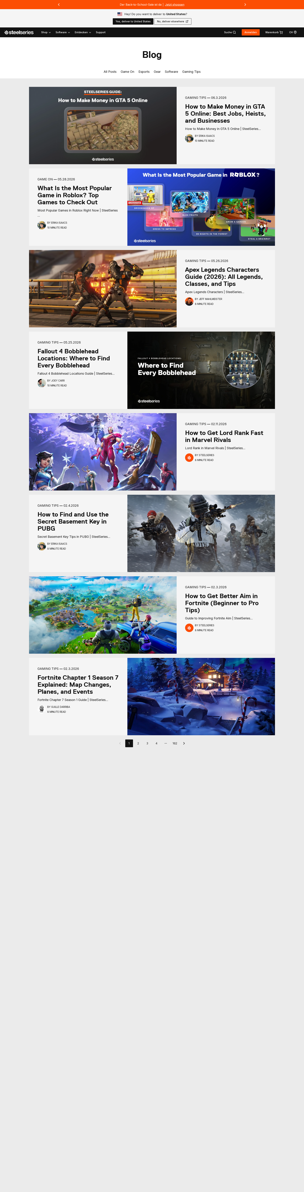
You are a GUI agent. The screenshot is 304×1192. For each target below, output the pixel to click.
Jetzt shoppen (174, 4)
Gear (157, 71)
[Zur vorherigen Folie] (59, 4)
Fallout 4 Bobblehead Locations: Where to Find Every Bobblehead (73, 358)
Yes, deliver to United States (133, 21)
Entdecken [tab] (81, 32)
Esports (144, 71)
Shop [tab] (44, 32)
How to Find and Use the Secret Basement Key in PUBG (73, 521)
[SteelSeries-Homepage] (21, 32)
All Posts (110, 71)
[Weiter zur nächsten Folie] (245, 4)
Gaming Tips (191, 71)
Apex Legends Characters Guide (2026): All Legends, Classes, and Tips (224, 276)
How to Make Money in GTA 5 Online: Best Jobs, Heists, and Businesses (225, 113)
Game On (127, 71)
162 (175, 743)
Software (171, 71)
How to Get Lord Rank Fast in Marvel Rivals (224, 436)
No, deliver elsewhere (170, 21)
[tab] (230, 32)
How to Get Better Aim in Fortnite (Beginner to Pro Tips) (222, 603)
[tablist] (66, 32)
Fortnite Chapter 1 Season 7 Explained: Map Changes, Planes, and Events (77, 684)
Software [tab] (61, 32)
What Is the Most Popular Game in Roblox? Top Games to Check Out (74, 195)
